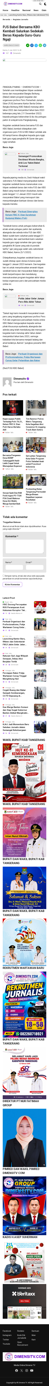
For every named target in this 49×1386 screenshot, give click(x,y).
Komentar (11, 536)
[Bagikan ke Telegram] (44, 45)
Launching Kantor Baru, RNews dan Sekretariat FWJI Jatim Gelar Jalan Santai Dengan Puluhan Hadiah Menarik (14, 642)
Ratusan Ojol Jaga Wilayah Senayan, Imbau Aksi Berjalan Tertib (15, 659)
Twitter (6, 1340)
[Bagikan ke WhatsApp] (40, 45)
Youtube (6, 1344)
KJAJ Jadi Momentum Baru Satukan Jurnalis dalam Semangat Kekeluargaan (16, 727)
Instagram (7, 1335)
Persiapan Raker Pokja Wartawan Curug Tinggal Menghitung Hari (14, 676)
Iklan (34, 1335)
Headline (15, 10)
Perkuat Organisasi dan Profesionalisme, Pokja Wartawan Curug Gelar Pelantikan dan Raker (14, 624)
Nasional (26, 10)
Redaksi (20, 1331)
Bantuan (35, 1331)
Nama (8, 562)
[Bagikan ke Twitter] (36, 45)
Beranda (6, 19)
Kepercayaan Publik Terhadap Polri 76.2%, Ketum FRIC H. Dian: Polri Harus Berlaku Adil (13, 424)
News (36, 10)
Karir (34, 1340)
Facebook (7, 1331)
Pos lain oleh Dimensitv (23, 382)
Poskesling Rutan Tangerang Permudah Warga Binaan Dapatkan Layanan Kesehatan (36, 494)
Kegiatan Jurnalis (20, 19)
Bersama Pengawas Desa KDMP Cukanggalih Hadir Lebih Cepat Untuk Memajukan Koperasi (12, 460)
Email (29, 562)
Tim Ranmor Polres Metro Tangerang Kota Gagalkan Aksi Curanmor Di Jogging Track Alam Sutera (35, 424)
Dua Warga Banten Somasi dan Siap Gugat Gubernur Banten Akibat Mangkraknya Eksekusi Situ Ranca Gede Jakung (16, 710)
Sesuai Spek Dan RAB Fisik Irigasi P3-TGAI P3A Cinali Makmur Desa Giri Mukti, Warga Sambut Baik (12, 498)
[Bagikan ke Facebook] (32, 45)
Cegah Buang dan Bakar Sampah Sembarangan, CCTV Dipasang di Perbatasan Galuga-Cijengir (16, 693)
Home (5, 10)
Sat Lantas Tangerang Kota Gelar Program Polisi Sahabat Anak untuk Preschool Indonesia (36, 461)
